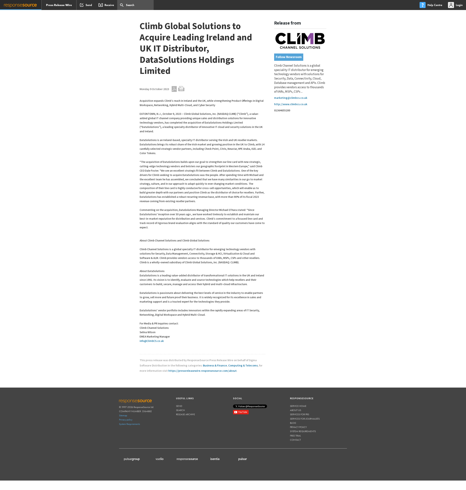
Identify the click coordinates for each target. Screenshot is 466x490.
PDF (174, 89)
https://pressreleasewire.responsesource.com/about (202, 371)
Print (181, 89)
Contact (295, 439)
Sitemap (123, 415)
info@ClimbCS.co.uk (152, 341)
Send (179, 406)
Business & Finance (215, 366)
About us (295, 410)
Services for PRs (299, 414)
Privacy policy (125, 419)
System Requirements (129, 424)
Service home (298, 406)
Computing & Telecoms (243, 366)
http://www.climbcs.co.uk (290, 104)
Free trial (295, 435)
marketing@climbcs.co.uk (290, 98)
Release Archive (185, 414)
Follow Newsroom (289, 57)
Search (180, 410)
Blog (293, 422)
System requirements (303, 431)
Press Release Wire (59, 5)
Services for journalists (305, 418)
